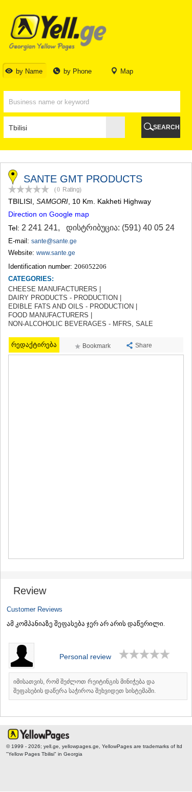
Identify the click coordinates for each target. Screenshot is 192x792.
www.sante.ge (55, 253)
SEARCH (166, 127)
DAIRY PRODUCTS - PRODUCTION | (64, 297)
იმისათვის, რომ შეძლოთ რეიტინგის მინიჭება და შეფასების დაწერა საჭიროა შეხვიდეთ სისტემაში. (84, 686)
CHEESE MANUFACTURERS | (54, 289)
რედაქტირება (34, 344)
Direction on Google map (48, 214)
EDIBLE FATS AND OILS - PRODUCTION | (72, 306)
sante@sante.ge (54, 241)
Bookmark (96, 346)
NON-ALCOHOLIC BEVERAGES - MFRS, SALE (80, 324)
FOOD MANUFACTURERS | (50, 315)
